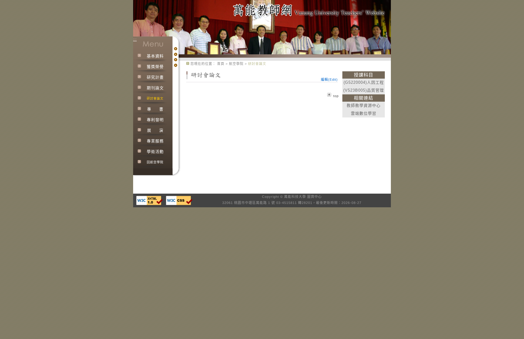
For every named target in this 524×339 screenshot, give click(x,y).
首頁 (220, 64)
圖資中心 (314, 196)
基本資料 (155, 56)
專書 (155, 109)
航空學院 (237, 64)
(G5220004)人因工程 (364, 82)
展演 (155, 130)
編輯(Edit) (329, 79)
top (336, 96)
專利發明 (155, 119)
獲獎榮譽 (155, 66)
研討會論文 (155, 98)
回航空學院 (155, 162)
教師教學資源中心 (364, 105)
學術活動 (155, 151)
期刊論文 (155, 88)
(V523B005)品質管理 (363, 90)
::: (135, 39)
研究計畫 (155, 77)
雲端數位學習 (363, 113)
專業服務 (155, 141)
